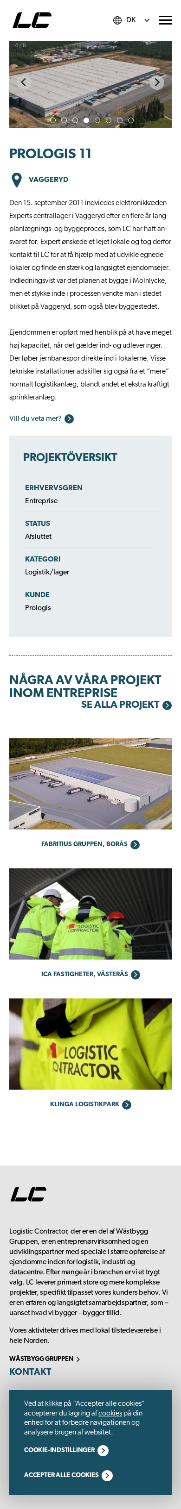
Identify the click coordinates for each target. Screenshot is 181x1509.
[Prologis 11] (90, 82)
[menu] (165, 20)
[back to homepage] (32, 20)
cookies (110, 1413)
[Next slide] (156, 82)
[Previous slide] (24, 82)
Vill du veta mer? (35, 419)
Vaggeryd (48, 180)
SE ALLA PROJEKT (120, 705)
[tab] (53, 120)
